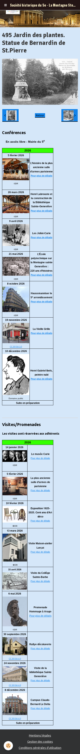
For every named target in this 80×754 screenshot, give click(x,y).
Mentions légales (40, 735)
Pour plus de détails (41, 175)
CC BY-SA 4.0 (15, 659)
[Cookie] (8, 745)
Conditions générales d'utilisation (40, 747)
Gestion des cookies (40, 741)
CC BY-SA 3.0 (16, 347)
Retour (40, 115)
